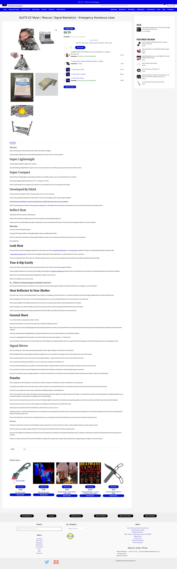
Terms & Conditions (138, 542)
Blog (39, 551)
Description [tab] (13, 143)
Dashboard (39, 538)
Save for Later (69, 28)
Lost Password (39, 547)
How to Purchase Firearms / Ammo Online (137, 528)
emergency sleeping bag (59, 250)
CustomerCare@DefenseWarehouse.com (148, 551)
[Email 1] (56, 562)
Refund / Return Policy (138, 540)
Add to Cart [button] (43, 486)
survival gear (73, 250)
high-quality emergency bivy (18, 254)
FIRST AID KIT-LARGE (78, 69)
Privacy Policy (138, 538)
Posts (39, 549)
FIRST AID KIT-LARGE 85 (79, 74)
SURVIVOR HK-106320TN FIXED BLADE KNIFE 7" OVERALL (88, 61)
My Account (39, 540)
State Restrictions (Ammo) (137, 530)
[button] (56, 30)
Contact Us (39, 553)
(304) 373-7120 (133, 551)
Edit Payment (39, 545)
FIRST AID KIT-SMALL (78, 78)
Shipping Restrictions (137, 532)
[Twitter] (47, 562)
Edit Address (39, 543)
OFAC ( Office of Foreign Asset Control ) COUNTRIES (137, 534)
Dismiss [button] (97, 2)
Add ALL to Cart (69, 87)
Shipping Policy (138, 536)
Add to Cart (80, 47)
